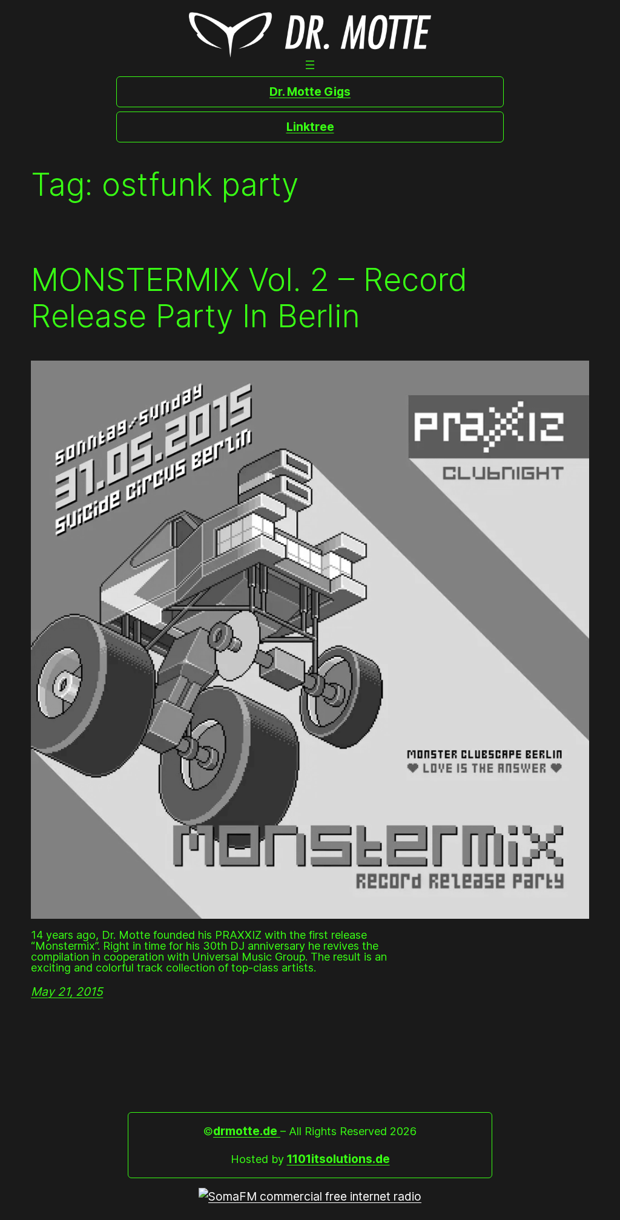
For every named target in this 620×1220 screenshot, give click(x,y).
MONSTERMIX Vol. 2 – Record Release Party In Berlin (249, 298)
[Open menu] (310, 65)
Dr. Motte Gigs (310, 91)
